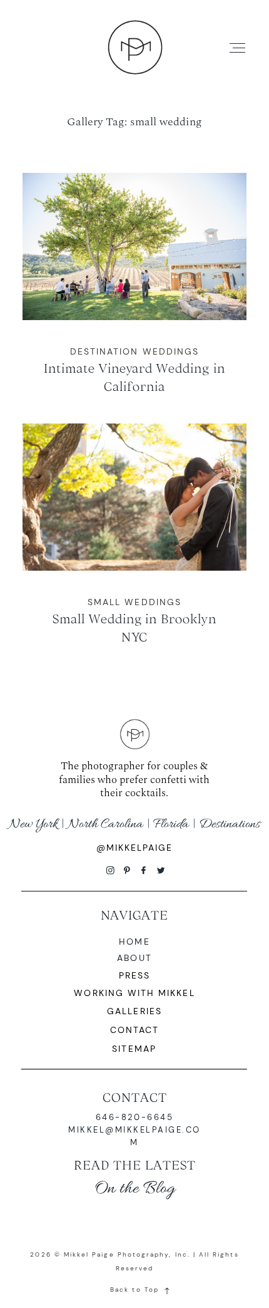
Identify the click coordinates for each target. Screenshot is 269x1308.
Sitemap (134, 1048)
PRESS (134, 975)
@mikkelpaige (134, 847)
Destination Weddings (134, 351)
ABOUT (134, 957)
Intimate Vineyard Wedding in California (135, 293)
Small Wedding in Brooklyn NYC (135, 543)
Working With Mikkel (134, 993)
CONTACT (135, 1097)
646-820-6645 (134, 1117)
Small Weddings (134, 602)
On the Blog (134, 1188)
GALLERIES (134, 1011)
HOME (134, 941)
